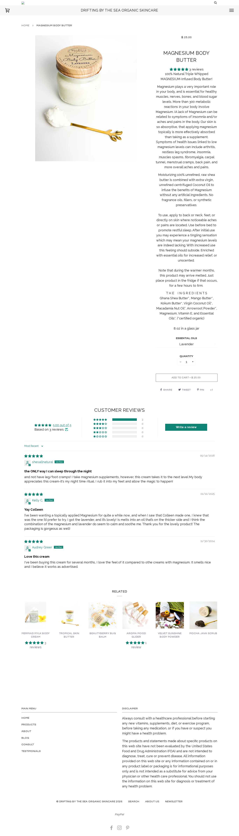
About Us (152, 801)
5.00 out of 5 (62, 425)
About (26, 731)
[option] (86, 98)
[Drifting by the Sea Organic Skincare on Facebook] (111, 828)
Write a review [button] (186, 427)
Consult (28, 744)
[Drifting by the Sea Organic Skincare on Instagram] (119, 828)
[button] (179, 69)
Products (29, 724)
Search (133, 801)
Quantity (186, 356)
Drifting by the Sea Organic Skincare (119, 10)
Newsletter (174, 801)
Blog (25, 738)
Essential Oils (186, 338)
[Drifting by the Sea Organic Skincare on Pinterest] (127, 828)
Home (25, 25)
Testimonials (31, 751)
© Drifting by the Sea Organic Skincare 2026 (89, 801)
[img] (33, 456)
